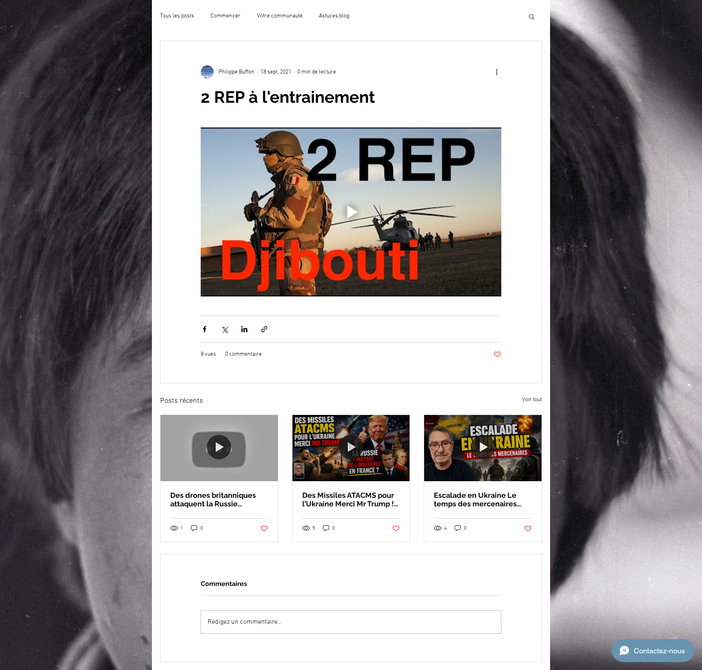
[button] (531, 16)
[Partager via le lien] (264, 329)
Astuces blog (334, 16)
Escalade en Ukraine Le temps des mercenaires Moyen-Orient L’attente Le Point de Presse (480, 499)
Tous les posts (177, 16)
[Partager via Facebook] (204, 329)
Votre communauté (280, 16)
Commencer (225, 16)
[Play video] (351, 212)
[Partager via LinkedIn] (244, 329)
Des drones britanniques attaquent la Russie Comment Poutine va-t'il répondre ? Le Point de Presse (213, 499)
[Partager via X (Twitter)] (224, 329)
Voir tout (532, 399)
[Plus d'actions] (496, 72)
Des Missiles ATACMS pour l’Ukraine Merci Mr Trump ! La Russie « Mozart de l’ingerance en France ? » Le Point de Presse (350, 499)
